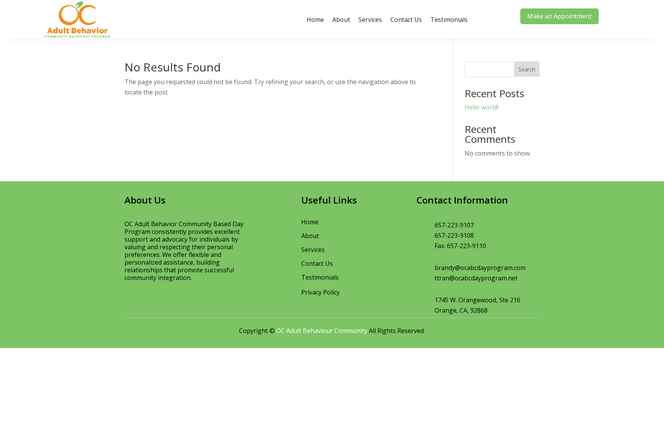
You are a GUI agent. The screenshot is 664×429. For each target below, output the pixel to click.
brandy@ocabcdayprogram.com (480, 267)
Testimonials (449, 19)
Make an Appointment (559, 16)
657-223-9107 (454, 225)
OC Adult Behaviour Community (321, 330)
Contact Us (406, 19)
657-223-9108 (454, 235)
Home (315, 19)
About (341, 19)
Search (526, 69)
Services (370, 19)
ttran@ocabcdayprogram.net (476, 278)
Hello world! (481, 107)
